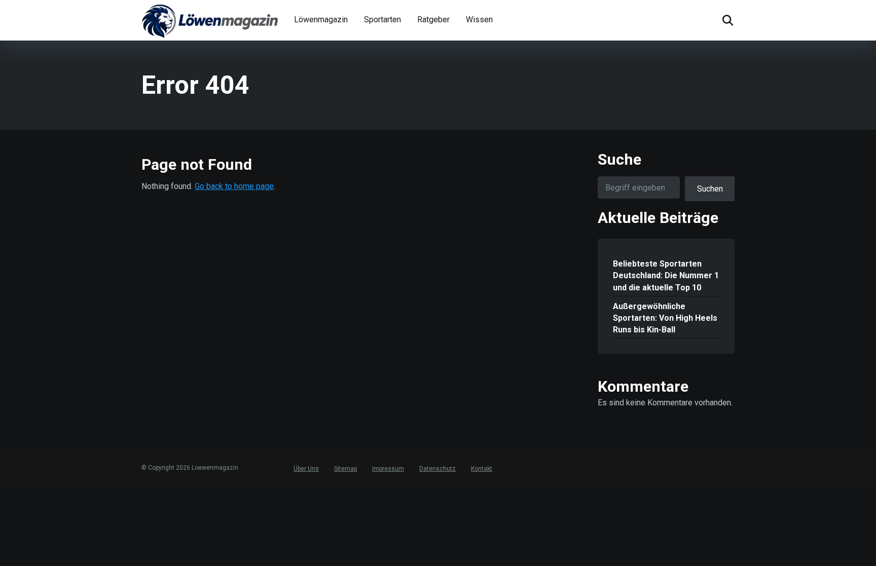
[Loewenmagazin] (209, 20)
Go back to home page (234, 186)
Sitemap (345, 468)
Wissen (479, 19)
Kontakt (481, 468)
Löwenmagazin (321, 19)
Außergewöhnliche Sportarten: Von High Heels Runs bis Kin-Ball (665, 317)
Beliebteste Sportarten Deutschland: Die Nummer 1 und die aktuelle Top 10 (666, 275)
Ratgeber (433, 19)
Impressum (388, 468)
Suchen (710, 189)
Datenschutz (437, 468)
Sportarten (382, 19)
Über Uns (306, 468)
